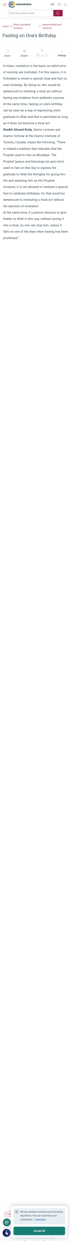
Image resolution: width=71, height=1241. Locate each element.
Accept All (39, 1230)
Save (7, 55)
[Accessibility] (59, 4)
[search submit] (58, 13)
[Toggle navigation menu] (5, 4)
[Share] (7, 1222)
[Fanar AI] (6, 1233)
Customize (40, 1219)
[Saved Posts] (65, 4)
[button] (38, 56)
